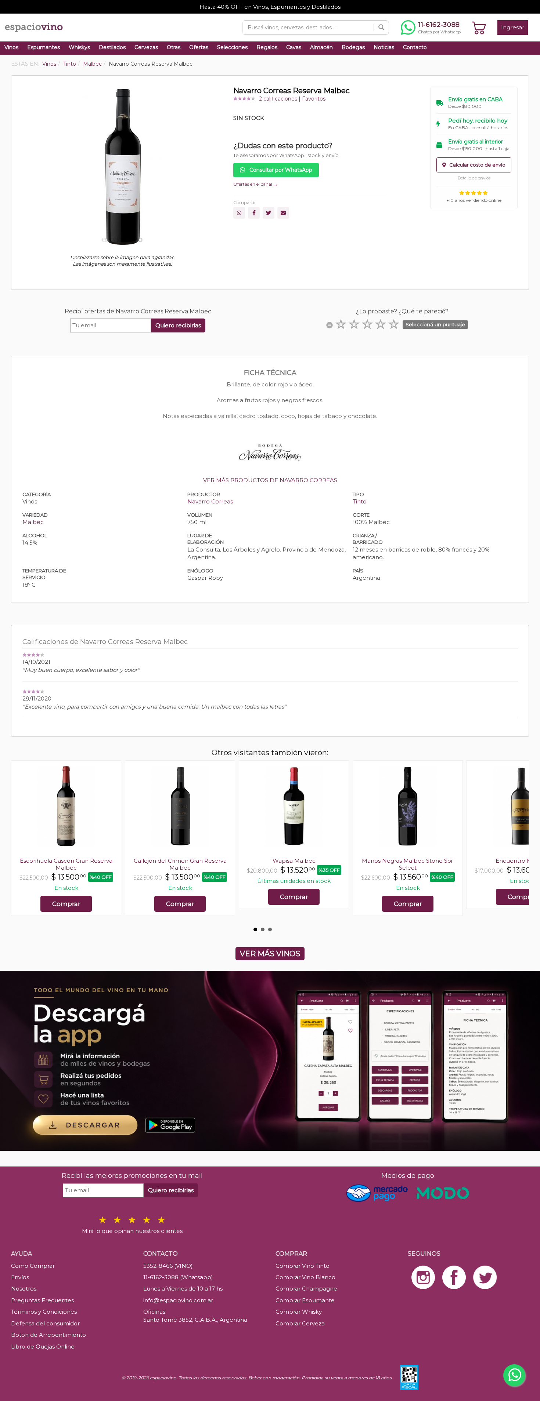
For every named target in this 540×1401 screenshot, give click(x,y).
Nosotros (23, 1288)
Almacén (321, 47)
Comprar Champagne (306, 1288)
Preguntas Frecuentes (42, 1300)
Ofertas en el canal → (255, 184)
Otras (173, 47)
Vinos (11, 47)
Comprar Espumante (305, 1300)
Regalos (266, 47)
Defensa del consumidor (45, 1323)
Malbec (33, 521)
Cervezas (146, 47)
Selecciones (232, 47)
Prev (20, 842)
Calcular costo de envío (476, 165)
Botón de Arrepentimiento (48, 1334)
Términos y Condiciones (44, 1311)
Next (519, 842)
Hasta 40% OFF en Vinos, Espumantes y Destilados (270, 6)
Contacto (415, 47)
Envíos (20, 1277)
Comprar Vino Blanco (305, 1277)
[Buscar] (381, 27)
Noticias (384, 47)
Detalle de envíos (474, 178)
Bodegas (353, 47)
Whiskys (79, 47)
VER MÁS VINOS (270, 953)
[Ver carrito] (479, 28)
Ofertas (198, 47)
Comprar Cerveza (300, 1323)
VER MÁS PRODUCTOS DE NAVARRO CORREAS (270, 480)
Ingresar (512, 27)
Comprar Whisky (299, 1311)
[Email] (283, 213)
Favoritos (313, 98)
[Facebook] (254, 213)
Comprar (66, 903)
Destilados (112, 47)
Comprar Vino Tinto (303, 1265)
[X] (268, 213)
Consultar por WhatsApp (280, 170)
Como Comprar (33, 1265)
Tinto (360, 501)
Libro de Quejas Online (43, 1346)
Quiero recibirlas (178, 325)
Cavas (293, 47)
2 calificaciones (278, 98)
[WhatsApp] (239, 213)
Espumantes (43, 47)
